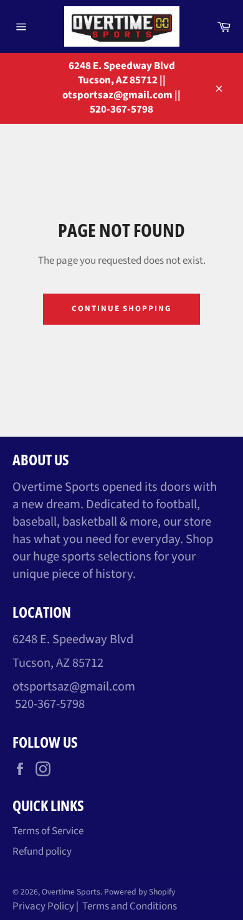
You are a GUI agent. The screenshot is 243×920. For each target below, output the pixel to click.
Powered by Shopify (139, 892)
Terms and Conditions (129, 906)
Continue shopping (121, 308)
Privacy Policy (43, 906)
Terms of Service (47, 831)
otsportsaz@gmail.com (73, 686)
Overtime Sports (71, 892)
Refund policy (42, 851)
